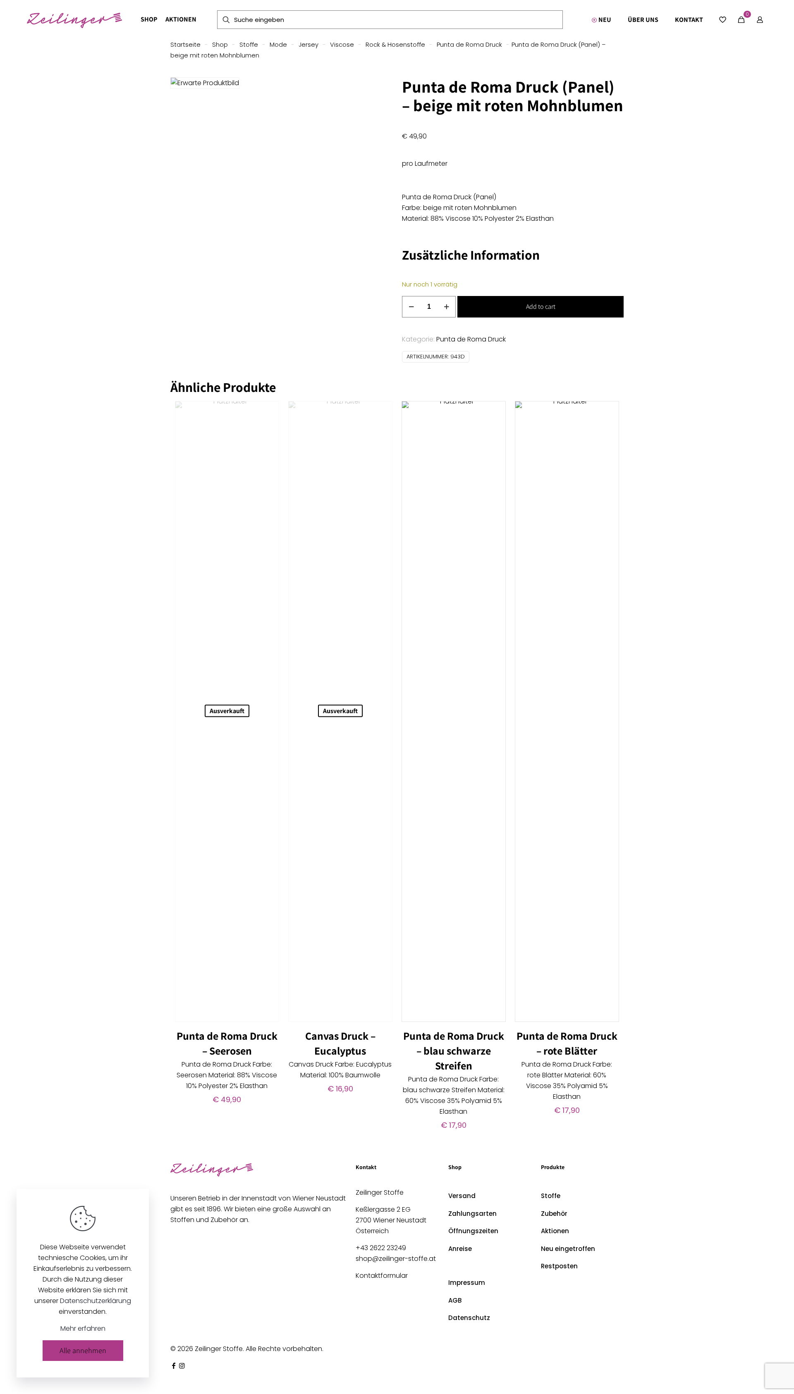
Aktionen (555, 1231)
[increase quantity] (446, 306)
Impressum (466, 1282)
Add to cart (540, 306)
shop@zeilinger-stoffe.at (396, 1258)
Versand (462, 1195)
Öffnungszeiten (473, 1231)
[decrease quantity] (411, 306)
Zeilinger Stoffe (219, 1348)
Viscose (342, 45)
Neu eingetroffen (568, 1248)
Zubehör (554, 1213)
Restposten (559, 1266)
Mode (278, 45)
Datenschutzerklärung (95, 1301)
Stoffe (248, 45)
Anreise (460, 1248)
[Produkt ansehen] (267, 412)
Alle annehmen (83, 1350)
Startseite (185, 45)
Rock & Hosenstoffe (395, 45)
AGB (455, 1300)
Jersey (308, 45)
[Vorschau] (267, 448)
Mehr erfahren (82, 1328)
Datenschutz (469, 1317)
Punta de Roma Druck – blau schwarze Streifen (453, 1050)
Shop (220, 45)
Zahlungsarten (472, 1213)
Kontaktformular (382, 1275)
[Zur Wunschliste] (267, 430)
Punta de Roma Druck (469, 45)
